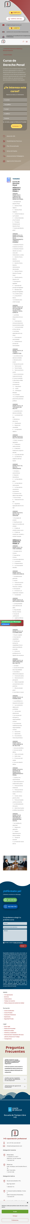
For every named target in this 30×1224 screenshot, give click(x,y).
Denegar (15, 1216)
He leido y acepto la (14, 942)
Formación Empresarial (10, 48)
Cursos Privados (8, 54)
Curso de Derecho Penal (16, 183)
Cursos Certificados (9, 1010)
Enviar (22, 946)
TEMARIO (16, 178)
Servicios (6, 996)
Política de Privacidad (18, 942)
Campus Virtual (16, 19)
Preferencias (15, 1220)
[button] (27, 1202)
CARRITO (16, 28)
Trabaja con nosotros (9, 1001)
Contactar (15, 126)
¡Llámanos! (5, 624)
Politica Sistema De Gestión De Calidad (14, 1003)
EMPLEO (16, 12)
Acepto (15, 1211)
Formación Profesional (10, 1014)
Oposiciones (7, 1016)
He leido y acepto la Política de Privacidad (15, 122)
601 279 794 (12, 900)
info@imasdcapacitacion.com (14, 25)
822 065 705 (12, 906)
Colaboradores (8, 999)
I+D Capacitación (8, 994)
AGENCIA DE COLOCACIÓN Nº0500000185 (17, 32)
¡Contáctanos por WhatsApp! (11, 622)
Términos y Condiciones (10, 1032)
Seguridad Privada (9, 1018)
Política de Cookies (9, 1030)
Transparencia (8, 1038)
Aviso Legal (7, 1026)
